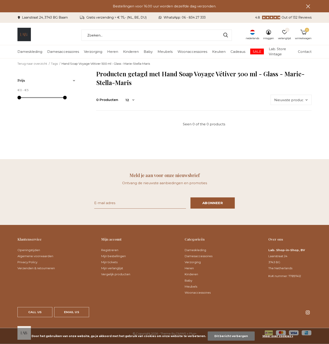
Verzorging (93, 51)
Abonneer (212, 203)
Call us (35, 312)
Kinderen (131, 51)
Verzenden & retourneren (36, 268)
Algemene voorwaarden (35, 256)
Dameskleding (29, 51)
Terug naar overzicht (32, 63)
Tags (54, 63)
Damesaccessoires (63, 51)
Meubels (165, 51)
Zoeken (225, 35)
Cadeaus (238, 51)
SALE (257, 51)
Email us (71, 312)
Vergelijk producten (115, 274)
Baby (148, 51)
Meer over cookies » (278, 336)
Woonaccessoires (192, 51)
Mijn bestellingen (113, 256)
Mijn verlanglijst (112, 268)
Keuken (219, 51)
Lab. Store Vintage (277, 51)
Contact (305, 51)
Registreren (109, 250)
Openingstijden (28, 250)
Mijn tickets (109, 262)
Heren (112, 51)
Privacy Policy (27, 262)
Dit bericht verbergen (231, 336)
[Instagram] (308, 312)
